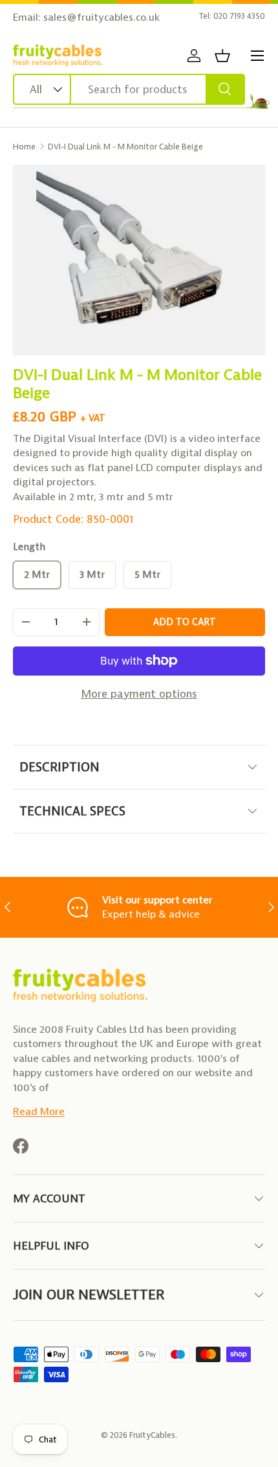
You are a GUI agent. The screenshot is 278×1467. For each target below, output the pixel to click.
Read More (39, 1111)
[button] (222, 55)
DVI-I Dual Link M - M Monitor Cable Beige (125, 146)
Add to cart (184, 621)
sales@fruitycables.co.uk (101, 17)
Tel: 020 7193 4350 (232, 15)
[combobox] (129, 89)
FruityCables (152, 1434)
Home (24, 146)
